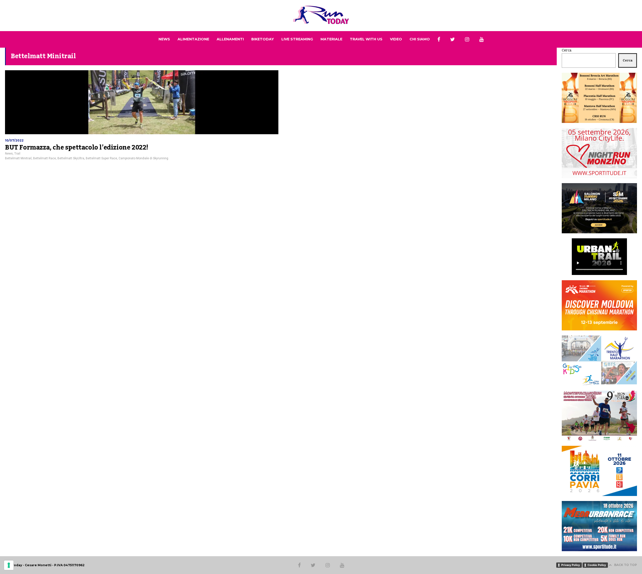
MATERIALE (331, 39)
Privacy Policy (570, 565)
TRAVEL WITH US (366, 39)
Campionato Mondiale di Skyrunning (143, 158)
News (9, 153)
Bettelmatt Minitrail (18, 158)
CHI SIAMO (420, 39)
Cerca (567, 50)
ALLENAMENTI (230, 39)
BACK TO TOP (625, 565)
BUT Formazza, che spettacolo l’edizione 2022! (76, 147)
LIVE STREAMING (297, 39)
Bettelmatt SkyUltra (70, 158)
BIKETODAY (262, 39)
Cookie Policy (597, 565)
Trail (17, 153)
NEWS (164, 39)
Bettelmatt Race (44, 158)
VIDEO (396, 39)
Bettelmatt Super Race (101, 158)
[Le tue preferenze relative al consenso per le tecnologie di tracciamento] (9, 565)
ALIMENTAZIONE (193, 39)
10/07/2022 (14, 140)
